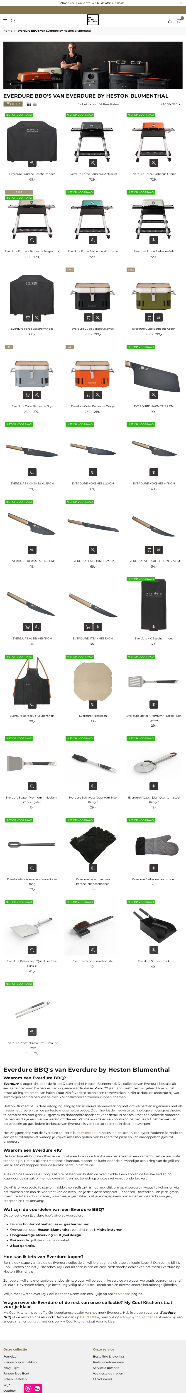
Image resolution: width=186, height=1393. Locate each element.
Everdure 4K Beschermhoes (154, 638)
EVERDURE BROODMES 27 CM (93, 561)
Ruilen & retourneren (108, 1362)
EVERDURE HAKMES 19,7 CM (154, 406)
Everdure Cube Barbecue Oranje (93, 406)
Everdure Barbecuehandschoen (154, 879)
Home (7, 30)
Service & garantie (106, 1368)
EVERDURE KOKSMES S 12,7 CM (32, 561)
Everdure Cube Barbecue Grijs (32, 406)
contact (33, 1321)
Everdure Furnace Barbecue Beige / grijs (32, 251)
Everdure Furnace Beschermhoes (32, 174)
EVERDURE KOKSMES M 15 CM (154, 483)
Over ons (123, 1294)
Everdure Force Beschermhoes (32, 328)
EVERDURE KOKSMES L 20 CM (93, 483)
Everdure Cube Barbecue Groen (154, 328)
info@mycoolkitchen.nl (138, 1317)
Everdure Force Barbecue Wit (154, 251)
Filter (15, 104)
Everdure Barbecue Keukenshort (32, 715)
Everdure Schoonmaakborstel (93, 961)
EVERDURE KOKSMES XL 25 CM (32, 483)
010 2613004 (89, 1317)
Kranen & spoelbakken (20, 1362)
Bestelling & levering (108, 1356)
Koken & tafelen (15, 1379)
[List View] (34, 104)
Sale (19, 192)
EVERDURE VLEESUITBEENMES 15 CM (154, 561)
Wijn (6, 1385)
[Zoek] (13, 20)
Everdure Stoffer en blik (154, 961)
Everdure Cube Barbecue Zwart (93, 328)
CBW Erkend (102, 1379)
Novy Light (11, 1368)
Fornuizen (11, 1356)
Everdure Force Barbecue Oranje (154, 174)
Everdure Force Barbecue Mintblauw (93, 251)
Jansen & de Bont (16, 1373)
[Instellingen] (170, 20)
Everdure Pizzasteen (93, 715)
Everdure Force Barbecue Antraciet (93, 174)
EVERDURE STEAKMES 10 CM (93, 638)
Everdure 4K (91, 1133)
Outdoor (9, 1390)
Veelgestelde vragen (108, 1373)
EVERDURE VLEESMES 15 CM (32, 638)
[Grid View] (28, 104)
